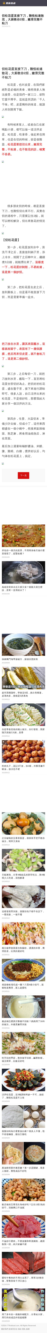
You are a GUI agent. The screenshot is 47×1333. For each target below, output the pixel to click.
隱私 (24, 1329)
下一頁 (23, 475)
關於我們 (4, 1329)
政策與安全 (13, 1329)
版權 (28, 1329)
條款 (20, 1329)
